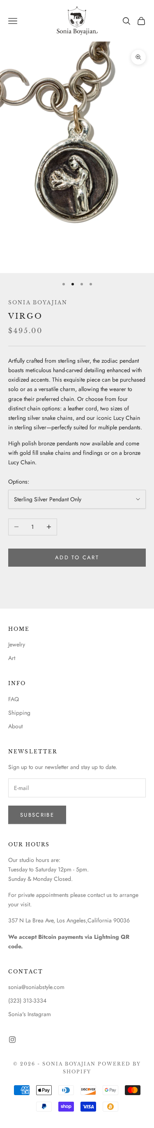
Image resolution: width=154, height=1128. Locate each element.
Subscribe (37, 815)
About (15, 726)
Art (11, 658)
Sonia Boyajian (37, 302)
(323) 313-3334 (27, 1000)
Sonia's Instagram (29, 1014)
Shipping (19, 713)
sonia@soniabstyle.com (36, 987)
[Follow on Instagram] (12, 1039)
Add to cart (77, 557)
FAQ (13, 699)
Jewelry (16, 644)
